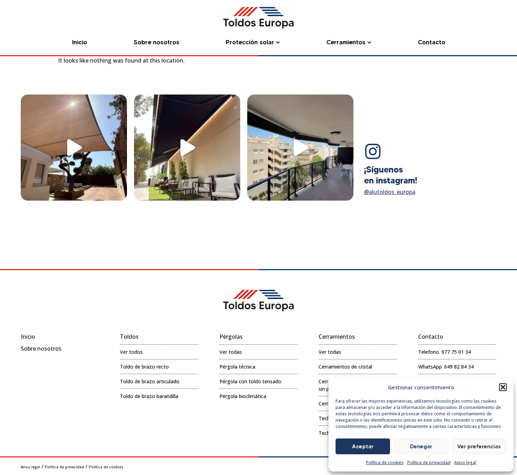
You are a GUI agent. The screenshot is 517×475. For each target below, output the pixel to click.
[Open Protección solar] (278, 42)
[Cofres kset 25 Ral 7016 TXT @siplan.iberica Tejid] (300, 148)
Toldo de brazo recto (144, 366)
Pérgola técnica (237, 366)
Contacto (430, 336)
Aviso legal (465, 463)
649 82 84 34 (459, 366)
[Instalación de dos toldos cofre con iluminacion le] (187, 148)
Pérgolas (231, 336)
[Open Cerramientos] (369, 42)
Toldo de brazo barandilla (149, 396)
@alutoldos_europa (389, 192)
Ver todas (230, 352)
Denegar (421, 446)
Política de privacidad (429, 463)
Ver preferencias (479, 446)
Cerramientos (337, 336)
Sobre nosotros (41, 348)
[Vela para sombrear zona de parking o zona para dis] (74, 148)
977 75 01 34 (456, 352)
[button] (502, 387)
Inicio (28, 336)
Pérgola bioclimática (242, 396)
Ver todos (131, 352)
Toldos (129, 336)
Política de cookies (385, 463)
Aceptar (363, 446)
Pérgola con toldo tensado (250, 381)
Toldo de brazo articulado (149, 381)
